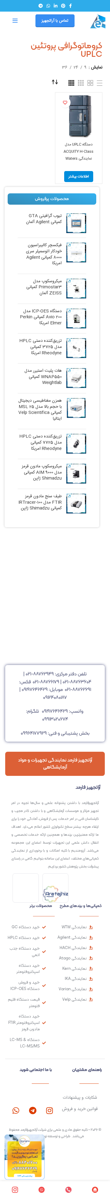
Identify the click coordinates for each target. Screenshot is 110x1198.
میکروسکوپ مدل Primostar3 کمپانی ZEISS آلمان (44, 288)
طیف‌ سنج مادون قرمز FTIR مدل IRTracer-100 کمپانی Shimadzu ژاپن (40, 503)
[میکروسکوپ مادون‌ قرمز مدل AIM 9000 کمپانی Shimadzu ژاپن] (76, 474)
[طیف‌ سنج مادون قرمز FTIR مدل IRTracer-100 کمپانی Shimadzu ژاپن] (76, 504)
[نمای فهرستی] (99, 83)
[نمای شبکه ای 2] (90, 83)
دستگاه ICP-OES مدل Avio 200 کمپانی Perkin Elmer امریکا (41, 318)
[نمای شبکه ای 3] (81, 83)
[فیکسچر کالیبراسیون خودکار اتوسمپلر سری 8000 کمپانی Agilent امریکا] (76, 256)
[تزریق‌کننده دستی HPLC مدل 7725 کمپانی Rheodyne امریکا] (76, 444)
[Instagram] (49, 1110)
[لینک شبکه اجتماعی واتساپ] (48, 6)
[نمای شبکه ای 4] (71, 83)
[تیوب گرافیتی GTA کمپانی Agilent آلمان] (76, 223)
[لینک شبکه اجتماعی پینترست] (63, 6)
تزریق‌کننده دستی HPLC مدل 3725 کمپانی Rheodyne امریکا (40, 347)
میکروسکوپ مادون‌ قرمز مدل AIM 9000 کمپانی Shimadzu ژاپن (42, 473)
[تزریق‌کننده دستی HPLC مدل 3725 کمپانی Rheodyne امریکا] (76, 348)
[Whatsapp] (16, 1110)
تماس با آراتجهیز (55, 20)
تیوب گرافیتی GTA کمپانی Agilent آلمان (44, 219)
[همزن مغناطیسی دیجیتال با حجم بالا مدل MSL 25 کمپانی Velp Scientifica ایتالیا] (76, 411)
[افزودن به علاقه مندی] (65, 102)
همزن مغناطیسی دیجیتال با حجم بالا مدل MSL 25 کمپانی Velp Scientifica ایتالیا (40, 410)
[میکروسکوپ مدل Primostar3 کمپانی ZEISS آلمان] (76, 289)
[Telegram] (32, 1110)
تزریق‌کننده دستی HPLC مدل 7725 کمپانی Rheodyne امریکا (40, 443)
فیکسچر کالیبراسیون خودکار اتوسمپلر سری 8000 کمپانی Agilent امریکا (44, 254)
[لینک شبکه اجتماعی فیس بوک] (70, 6)
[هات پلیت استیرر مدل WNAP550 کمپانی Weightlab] (76, 378)
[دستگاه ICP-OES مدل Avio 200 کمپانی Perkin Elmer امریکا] (76, 319)
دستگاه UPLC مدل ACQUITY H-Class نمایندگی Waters (79, 151)
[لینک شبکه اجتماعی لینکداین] (55, 6)
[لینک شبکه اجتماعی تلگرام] (41, 6)
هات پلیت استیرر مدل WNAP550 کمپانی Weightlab (43, 377)
